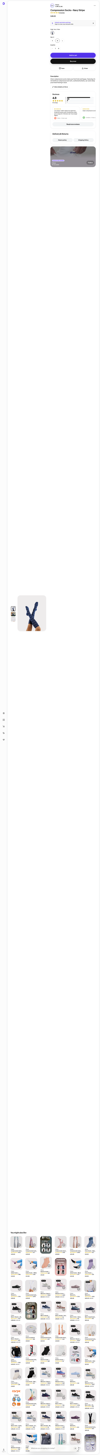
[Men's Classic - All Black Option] (16, 1308)
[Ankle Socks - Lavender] (16, 1264)
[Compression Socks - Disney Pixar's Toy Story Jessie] (31, 1350)
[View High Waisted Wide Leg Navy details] (63, 1267)
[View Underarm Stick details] (14, 1399)
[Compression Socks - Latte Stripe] (90, 1330)
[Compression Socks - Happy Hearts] (31, 1242)
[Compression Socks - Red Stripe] (61, 1328)
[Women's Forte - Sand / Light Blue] (90, 1374)
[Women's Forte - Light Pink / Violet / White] (61, 1284)
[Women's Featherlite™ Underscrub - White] (90, 1286)
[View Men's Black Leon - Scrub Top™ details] (44, 1245)
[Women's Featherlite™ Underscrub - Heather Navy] (46, 1438)
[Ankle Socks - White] (31, 1264)
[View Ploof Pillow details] (88, 1448)
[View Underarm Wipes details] (14, 1404)
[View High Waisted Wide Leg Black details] (58, 1267)
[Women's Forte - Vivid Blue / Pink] (61, 1372)
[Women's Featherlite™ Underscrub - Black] (16, 1352)
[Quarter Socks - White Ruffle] (61, 1350)
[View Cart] (3, 726)
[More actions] (95, 5)
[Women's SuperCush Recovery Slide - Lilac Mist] (75, 1286)
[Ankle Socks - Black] (75, 1264)
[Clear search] (75, 1448)
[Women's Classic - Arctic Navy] (46, 1394)
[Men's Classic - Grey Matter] (31, 1416)
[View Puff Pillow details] (88, 1444)
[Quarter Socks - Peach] (46, 1262)
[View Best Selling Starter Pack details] (19, 1404)
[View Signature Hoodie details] (29, 1316)
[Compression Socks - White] (31, 1286)
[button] (73, 98)
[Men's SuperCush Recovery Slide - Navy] (90, 1308)
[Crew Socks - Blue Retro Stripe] (90, 1242)
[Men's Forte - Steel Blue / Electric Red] (75, 1308)
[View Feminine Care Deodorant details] (19, 1399)
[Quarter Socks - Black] (46, 1350)
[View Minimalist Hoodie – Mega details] (33, 1311)
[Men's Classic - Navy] (46, 1306)
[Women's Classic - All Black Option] (75, 1330)
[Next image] (43, 614)
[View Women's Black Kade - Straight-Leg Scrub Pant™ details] (48, 1245)
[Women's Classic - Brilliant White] (46, 1284)
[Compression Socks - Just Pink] (75, 1242)
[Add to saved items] (19, 1245)
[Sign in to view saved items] (3, 739)
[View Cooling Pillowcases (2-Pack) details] (93, 1448)
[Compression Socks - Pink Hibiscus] (61, 1242)
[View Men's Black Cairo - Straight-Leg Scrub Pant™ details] (48, 1250)
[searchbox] (53, 1448)
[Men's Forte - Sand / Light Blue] (16, 1416)
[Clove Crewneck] (31, 1328)
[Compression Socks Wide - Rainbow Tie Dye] (31, 1394)
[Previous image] (21, 614)
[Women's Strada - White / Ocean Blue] (16, 1438)
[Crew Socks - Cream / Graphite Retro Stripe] (16, 1374)
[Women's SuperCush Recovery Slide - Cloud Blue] (75, 1372)
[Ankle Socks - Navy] (31, 1438)
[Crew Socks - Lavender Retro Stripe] (90, 1264)
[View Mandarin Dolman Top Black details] (58, 1272)
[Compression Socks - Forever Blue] (16, 1242)
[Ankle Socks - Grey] (90, 1352)
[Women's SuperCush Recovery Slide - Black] (16, 1286)
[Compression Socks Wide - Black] (90, 1418)
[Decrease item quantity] (52, 48)
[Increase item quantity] (59, 48)
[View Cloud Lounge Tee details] (33, 1316)
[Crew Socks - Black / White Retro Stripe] (31, 1372)
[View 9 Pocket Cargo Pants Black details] (63, 1272)
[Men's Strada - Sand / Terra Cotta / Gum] (61, 1306)
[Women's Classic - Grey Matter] (46, 1372)
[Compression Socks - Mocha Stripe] (46, 1328)
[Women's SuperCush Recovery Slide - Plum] (75, 1416)
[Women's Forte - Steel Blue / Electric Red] (61, 1416)
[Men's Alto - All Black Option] (90, 1396)
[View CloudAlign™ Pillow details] (93, 1444)
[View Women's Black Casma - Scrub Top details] (44, 1250)
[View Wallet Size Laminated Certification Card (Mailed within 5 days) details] (73, 1356)
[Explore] (3, 719)
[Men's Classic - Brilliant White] (16, 1330)
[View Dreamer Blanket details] (29, 1311)
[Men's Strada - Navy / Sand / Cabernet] (46, 1416)
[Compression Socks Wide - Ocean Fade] (61, 1438)
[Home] (3, 713)
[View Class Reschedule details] (78, 1356)
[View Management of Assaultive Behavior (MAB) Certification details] (73, 1360)
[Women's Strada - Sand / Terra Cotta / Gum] (75, 1438)
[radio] (52, 32)
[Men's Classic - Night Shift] (75, 1394)
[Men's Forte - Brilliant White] (61, 1394)
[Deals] (3, 733)
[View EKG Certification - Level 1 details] (78, 1360)
